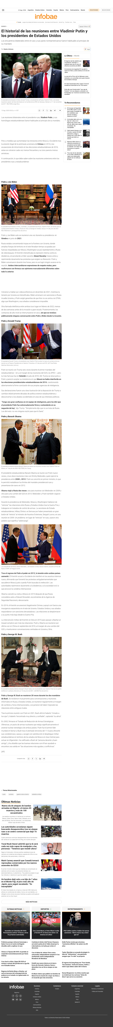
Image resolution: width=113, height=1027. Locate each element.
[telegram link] (16, 999)
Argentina (31, 10)
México (62, 10)
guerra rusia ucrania (23, 794)
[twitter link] (16, 996)
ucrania (11, 794)
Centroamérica (74, 10)
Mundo (83, 10)
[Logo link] (46, 16)
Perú (67, 10)
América (37, 988)
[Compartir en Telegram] (54, 110)
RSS (37, 1010)
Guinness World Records (51, 22)
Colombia (49, 10)
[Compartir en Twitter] (47, 110)
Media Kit (77, 1002)
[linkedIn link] (20, 999)
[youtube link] (13, 999)
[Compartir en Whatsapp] (39, 110)
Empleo (57, 988)
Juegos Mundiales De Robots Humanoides (33, 22)
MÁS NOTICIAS (31, 902)
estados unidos (36, 794)
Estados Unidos (39, 10)
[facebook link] (13, 996)
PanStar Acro (68, 22)
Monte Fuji (61, 22)
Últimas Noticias (37, 1007)
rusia (3, 794)
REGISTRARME (94, 10)
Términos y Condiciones (97, 988)
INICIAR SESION (106, 10)
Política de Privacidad (97, 991)
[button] (3, 10)
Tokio (74, 22)
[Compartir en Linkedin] (51, 110)
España (56, 10)
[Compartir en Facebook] (43, 110)
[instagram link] (20, 996)
